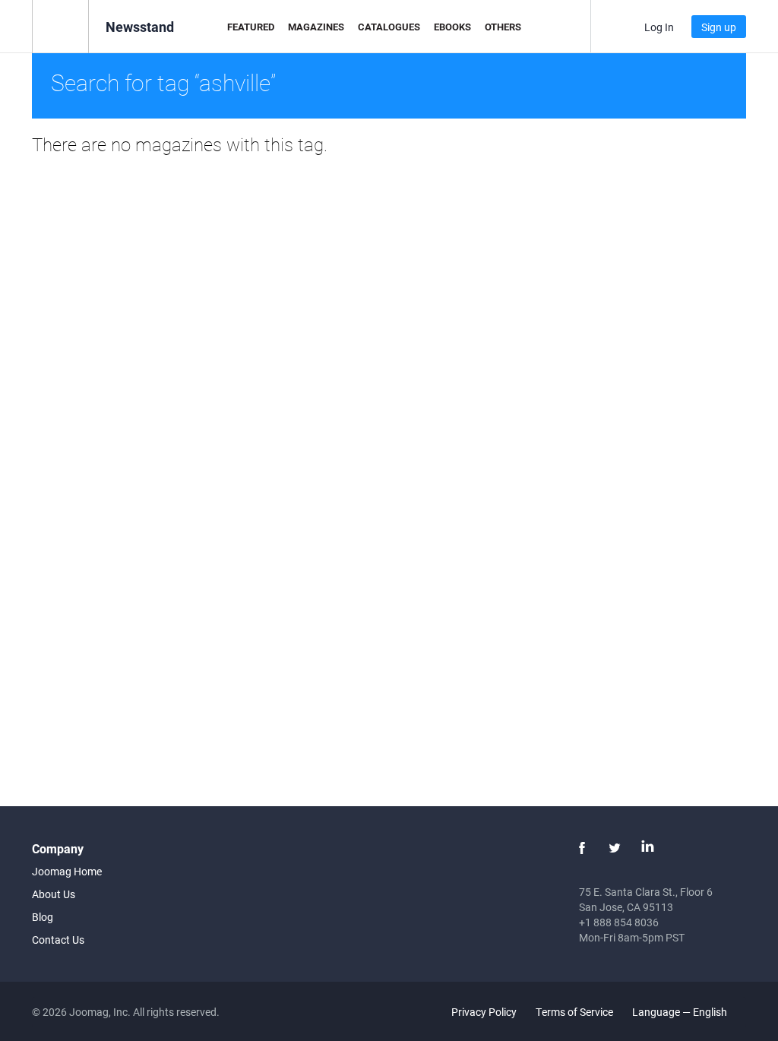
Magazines (316, 26)
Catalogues (389, 26)
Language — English (680, 1012)
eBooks (452, 26)
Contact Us (58, 939)
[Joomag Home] (60, 25)
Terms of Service (574, 1012)
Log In (659, 27)
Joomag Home (67, 871)
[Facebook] (582, 848)
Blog (42, 917)
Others (503, 26)
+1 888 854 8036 (619, 922)
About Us (53, 894)
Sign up (718, 27)
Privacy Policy (484, 1012)
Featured (250, 26)
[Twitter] (614, 848)
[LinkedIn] (647, 848)
